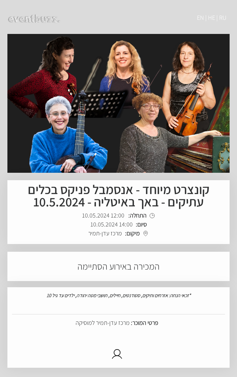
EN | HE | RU (212, 18)
